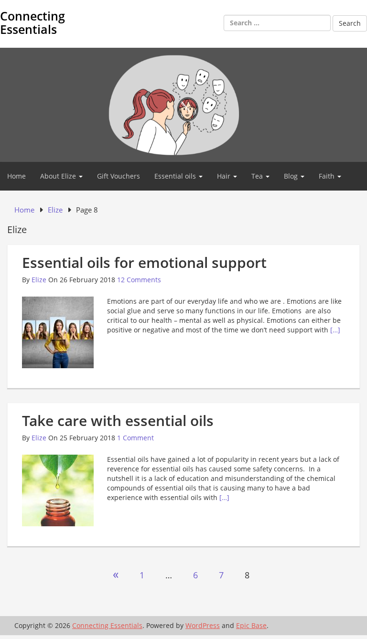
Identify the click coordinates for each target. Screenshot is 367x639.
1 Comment (135, 437)
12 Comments (139, 279)
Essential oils (176, 176)
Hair (224, 176)
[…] (335, 329)
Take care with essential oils (118, 420)
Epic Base (251, 625)
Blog (292, 176)
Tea (258, 176)
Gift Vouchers (118, 176)
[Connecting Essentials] (183, 103)
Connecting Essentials (32, 22)
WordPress (202, 625)
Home (16, 176)
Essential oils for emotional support (144, 262)
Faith (327, 176)
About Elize (59, 176)
